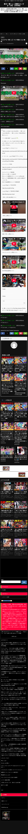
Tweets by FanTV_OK (7, 293)
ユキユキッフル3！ (5, 758)
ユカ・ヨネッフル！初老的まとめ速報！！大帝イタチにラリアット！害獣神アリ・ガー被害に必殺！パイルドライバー (13, 719)
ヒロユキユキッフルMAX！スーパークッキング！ (11, 769)
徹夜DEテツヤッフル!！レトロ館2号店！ (10, 772)
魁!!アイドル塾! (4, 785)
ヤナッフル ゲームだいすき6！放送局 (9, 777)
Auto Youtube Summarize (13, 330)
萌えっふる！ (4, 760)
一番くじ (2, 37)
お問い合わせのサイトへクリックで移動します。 (11, 631)
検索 (2, 579)
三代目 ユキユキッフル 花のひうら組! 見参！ (11, 782)
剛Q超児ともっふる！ (6, 774)
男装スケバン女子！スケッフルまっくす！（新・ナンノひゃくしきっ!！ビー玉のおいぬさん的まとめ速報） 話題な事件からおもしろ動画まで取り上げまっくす (13, 694)
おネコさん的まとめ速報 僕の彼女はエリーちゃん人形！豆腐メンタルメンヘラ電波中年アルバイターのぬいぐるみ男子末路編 (13, 644)
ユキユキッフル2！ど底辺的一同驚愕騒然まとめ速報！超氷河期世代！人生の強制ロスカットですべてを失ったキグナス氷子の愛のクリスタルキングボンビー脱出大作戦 (14, 750)
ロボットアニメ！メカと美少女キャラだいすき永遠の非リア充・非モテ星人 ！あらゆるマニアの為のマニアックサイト (13, 699)
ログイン (3, 797)
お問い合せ (14, 636)
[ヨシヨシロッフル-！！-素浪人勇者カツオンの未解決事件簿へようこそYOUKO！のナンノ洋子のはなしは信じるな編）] (13, 740)
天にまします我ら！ (5, 763)
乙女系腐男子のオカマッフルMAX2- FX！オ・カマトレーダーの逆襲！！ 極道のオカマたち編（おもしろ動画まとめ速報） (13, 673)
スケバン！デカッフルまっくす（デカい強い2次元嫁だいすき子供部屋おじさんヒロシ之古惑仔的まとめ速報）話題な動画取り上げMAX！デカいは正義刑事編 (14, 730)
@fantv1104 (7, 302)
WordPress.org (4, 807)
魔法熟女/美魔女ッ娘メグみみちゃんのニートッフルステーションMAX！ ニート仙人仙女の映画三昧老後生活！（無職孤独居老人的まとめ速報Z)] (13, 667)
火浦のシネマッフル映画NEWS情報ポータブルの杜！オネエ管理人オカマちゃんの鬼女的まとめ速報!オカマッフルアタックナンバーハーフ (13, 713)
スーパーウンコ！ (5, 677)
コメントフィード (5, 804)
